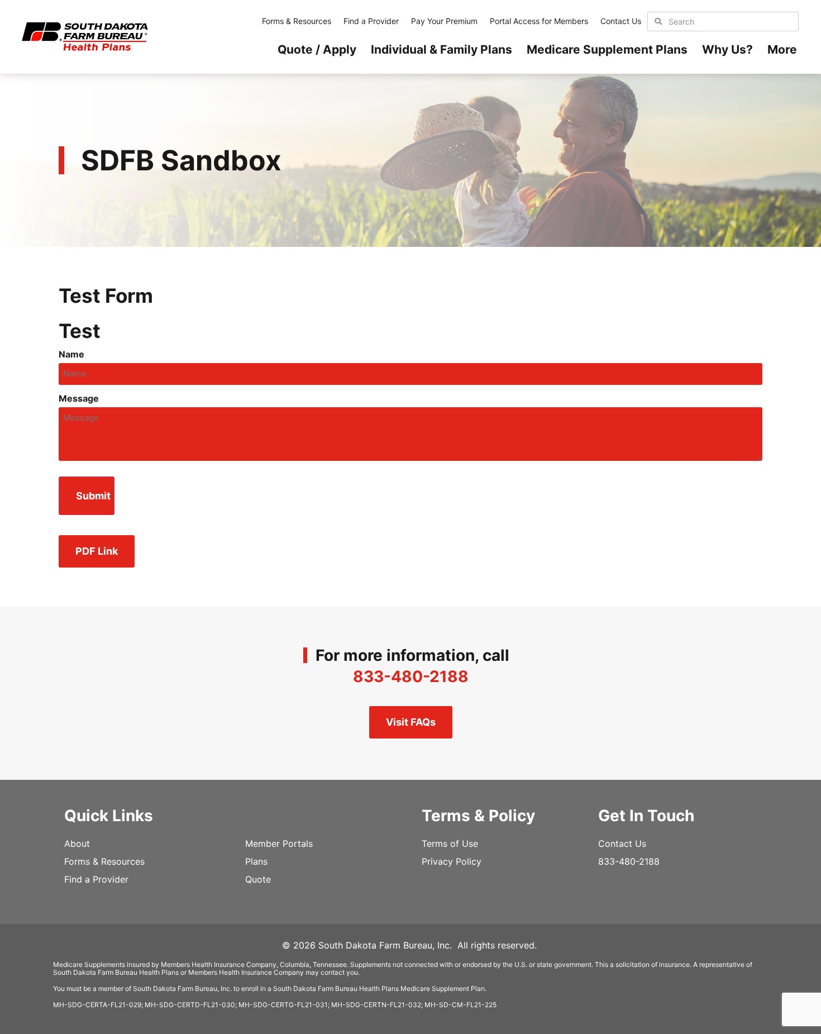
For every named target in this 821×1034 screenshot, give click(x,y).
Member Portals (279, 843)
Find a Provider (371, 21)
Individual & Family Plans (441, 49)
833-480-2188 (411, 676)
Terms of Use (450, 843)
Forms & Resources (296, 21)
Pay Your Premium (444, 21)
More (782, 49)
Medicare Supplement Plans (607, 49)
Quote (258, 879)
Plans (256, 861)
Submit (93, 496)
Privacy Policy (451, 861)
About (77, 843)
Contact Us (620, 21)
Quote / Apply (317, 49)
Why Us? (727, 49)
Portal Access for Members (539, 21)
